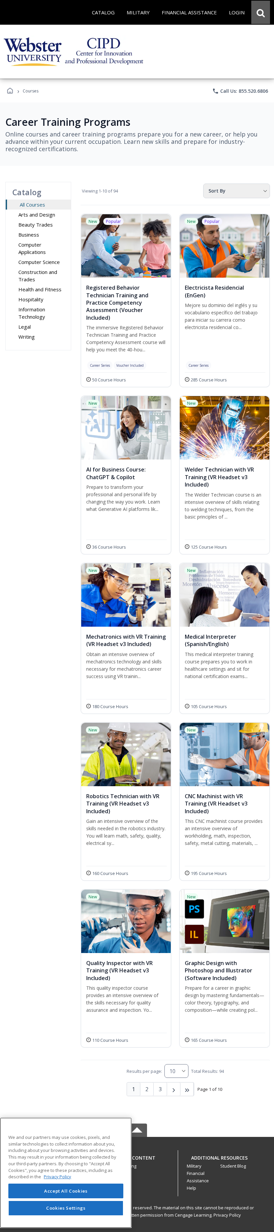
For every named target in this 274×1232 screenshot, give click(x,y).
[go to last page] (187, 1089)
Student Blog (233, 1166)
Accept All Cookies (66, 1191)
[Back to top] (137, 1161)
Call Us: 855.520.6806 (240, 91)
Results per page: (144, 1071)
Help (191, 1188)
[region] (66, 1173)
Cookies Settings (66, 1208)
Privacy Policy (227, 1215)
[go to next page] (173, 1089)
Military (194, 1166)
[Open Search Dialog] (260, 12)
